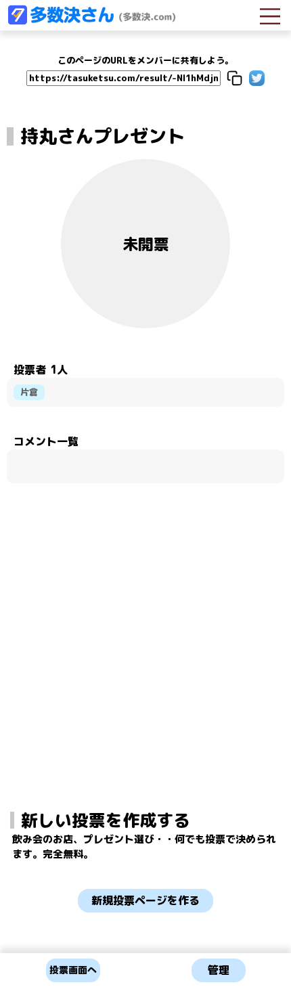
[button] (234, 78)
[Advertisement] (145, 608)
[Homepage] (91, 21)
